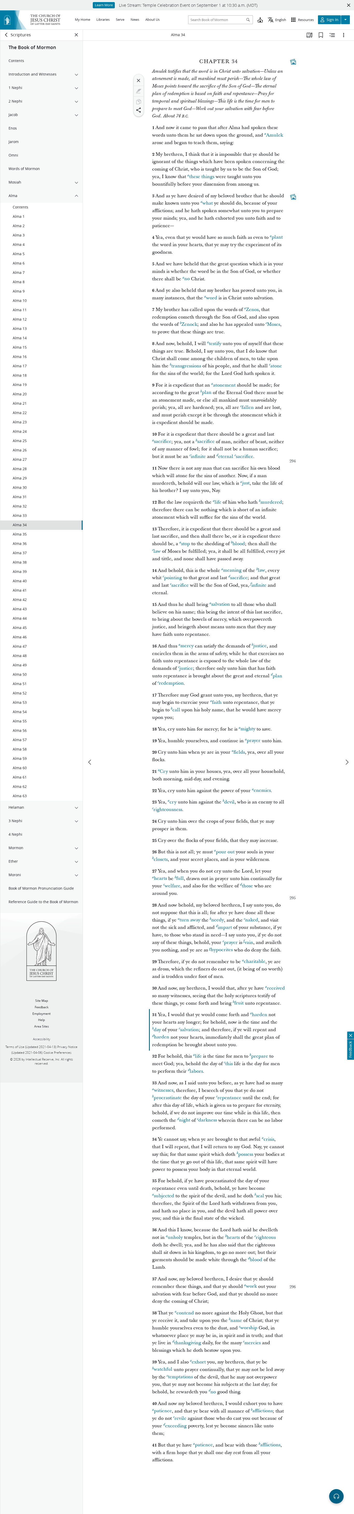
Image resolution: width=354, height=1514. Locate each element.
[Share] (138, 110)
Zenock (189, 324)
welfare (172, 886)
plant (277, 237)
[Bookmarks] (321, 35)
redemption (171, 683)
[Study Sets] (309, 35)
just (246, 483)
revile (180, 1418)
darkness (207, 1120)
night (184, 1120)
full (180, 878)
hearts (160, 878)
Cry (164, 771)
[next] (347, 762)
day (157, 1029)
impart (225, 927)
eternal (225, 456)
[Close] (138, 80)
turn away (190, 920)
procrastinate (168, 1097)
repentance (229, 1097)
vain (248, 942)
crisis (269, 1139)
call (176, 710)
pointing (173, 577)
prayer (253, 741)
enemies (262, 790)
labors (196, 1071)
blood (238, 543)
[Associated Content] (293, 62)
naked (251, 920)
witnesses (163, 1090)
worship (248, 1328)
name (236, 1320)
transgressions (186, 366)
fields (239, 752)
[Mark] (138, 91)
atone (276, 366)
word (211, 298)
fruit (239, 1003)
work (251, 1286)
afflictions (262, 1411)
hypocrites (222, 950)
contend (185, 1313)
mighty (247, 729)
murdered (271, 502)
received (276, 988)
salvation (220, 604)
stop (185, 543)
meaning (232, 570)
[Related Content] (332, 35)
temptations (180, 1377)
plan (206, 392)
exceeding (176, 1426)
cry (172, 802)
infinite (198, 456)
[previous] (90, 762)
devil (229, 802)
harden (259, 1014)
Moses (273, 324)
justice (260, 646)
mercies (252, 1343)
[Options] (343, 35)
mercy (187, 646)
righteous (266, 1237)
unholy (175, 1237)
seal (260, 1196)
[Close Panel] (76, 35)
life (218, 502)
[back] (6, 35)
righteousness (167, 809)
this (229, 1063)
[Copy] (138, 102)
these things (201, 176)
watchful (163, 1369)
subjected (164, 1196)
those (247, 886)
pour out (225, 852)
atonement (224, 385)
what (207, 203)
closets (161, 859)
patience (163, 1411)
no (187, 279)
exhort (199, 1362)
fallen (248, 407)
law (157, 551)
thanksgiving (187, 1343)
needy (217, 920)
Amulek (274, 135)
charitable (254, 961)
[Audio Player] (336, 1496)
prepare (259, 1056)
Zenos (252, 309)
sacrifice (162, 441)
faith (217, 702)
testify (215, 343)
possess (245, 1154)
